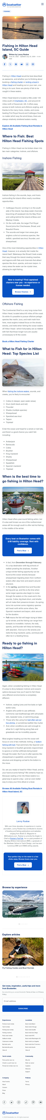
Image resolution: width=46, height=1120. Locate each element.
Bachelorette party (7, 1047)
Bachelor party (6, 1044)
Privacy (27, 1084)
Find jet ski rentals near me (10, 1066)
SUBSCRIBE (23, 1008)
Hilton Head (16, 76)
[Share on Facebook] (4, 64)
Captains (27, 1066)
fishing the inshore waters (18, 391)
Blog (3, 1093)
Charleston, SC (20, 100)
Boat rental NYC (29, 1035)
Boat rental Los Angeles (32, 1041)
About (4, 1084)
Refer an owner (29, 1063)
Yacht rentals (6, 1027)
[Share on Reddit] (21, 64)
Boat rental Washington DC (33, 1038)
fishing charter (17, 82)
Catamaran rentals (7, 1041)
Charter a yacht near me (9, 1063)
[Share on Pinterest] (16, 64)
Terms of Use (30, 992)
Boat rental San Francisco (32, 1044)
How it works (6, 1081)
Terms (27, 1081)
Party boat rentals (7, 1035)
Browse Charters (21, 292)
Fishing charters (7, 1032)
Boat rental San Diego (31, 1032)
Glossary (28, 1069)
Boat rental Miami (30, 1024)
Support (27, 1071)
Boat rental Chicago (31, 1027)
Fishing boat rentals (8, 1030)
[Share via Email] (33, 64)
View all (4, 1050)
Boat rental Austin (30, 1047)
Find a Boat (21, 550)
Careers (4, 1087)
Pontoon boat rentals (8, 1024)
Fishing (7, 11)
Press (4, 1090)
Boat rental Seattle (30, 1030)
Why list (27, 1060)
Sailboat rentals (6, 1038)
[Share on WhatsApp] (27, 64)
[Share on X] (10, 64)
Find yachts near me (8, 1060)
